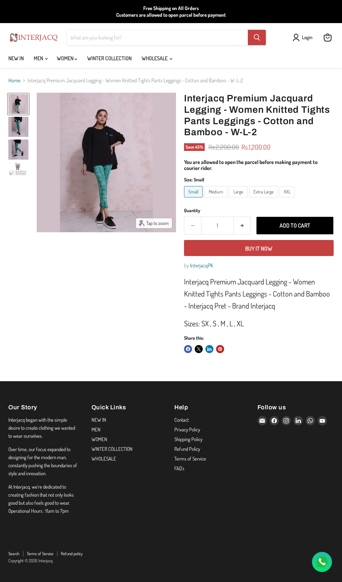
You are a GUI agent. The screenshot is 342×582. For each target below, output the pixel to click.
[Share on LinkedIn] (209, 349)
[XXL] (288, 198)
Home (14, 80)
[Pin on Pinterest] (220, 349)
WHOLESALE (155, 58)
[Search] (257, 37)
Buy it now (258, 248)
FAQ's (179, 468)
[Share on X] (199, 349)
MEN (39, 58)
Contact (181, 420)
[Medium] (216, 198)
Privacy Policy (187, 429)
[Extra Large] (264, 198)
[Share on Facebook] (188, 349)
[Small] (194, 198)
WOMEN (65, 58)
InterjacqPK (201, 265)
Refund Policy (187, 449)
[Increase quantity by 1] (242, 226)
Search (13, 553)
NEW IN (16, 58)
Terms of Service (190, 458)
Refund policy (71, 553)
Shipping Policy (188, 439)
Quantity (192, 210)
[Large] (239, 198)
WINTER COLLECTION (109, 58)
